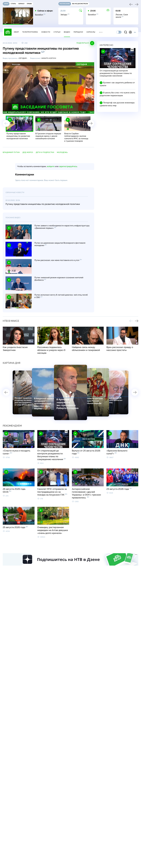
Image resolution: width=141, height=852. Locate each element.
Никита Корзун (48, 58)
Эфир (16, 32)
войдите (51, 166)
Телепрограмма (30, 32)
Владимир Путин (11, 152)
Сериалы (90, 32)
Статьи (57, 32)
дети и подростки (45, 152)
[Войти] (130, 32)
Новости (45, 32)
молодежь (62, 152)
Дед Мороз (27, 152)
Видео (67, 32)
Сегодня (23, 58)
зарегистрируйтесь (68, 166)
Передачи (78, 32)
